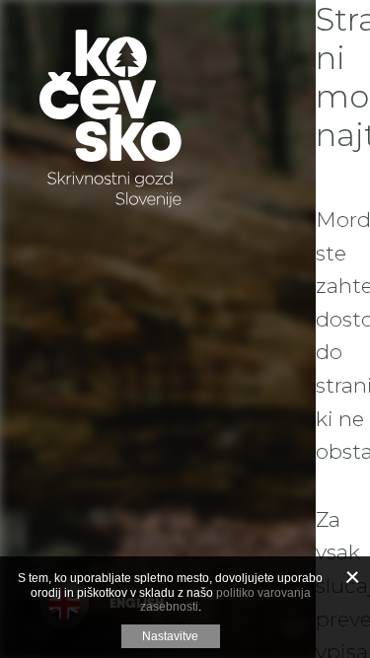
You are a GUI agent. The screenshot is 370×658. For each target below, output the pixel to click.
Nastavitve (170, 636)
